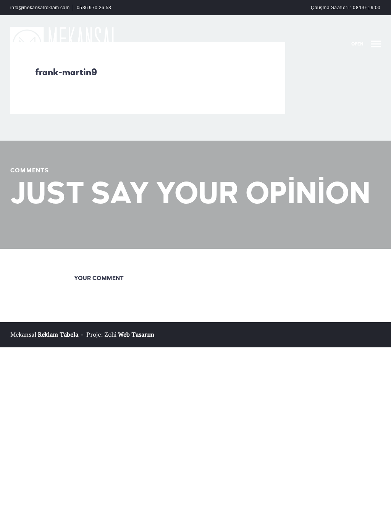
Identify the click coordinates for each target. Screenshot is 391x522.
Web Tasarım (136, 334)
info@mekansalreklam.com (39, 7)
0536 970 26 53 (94, 7)
